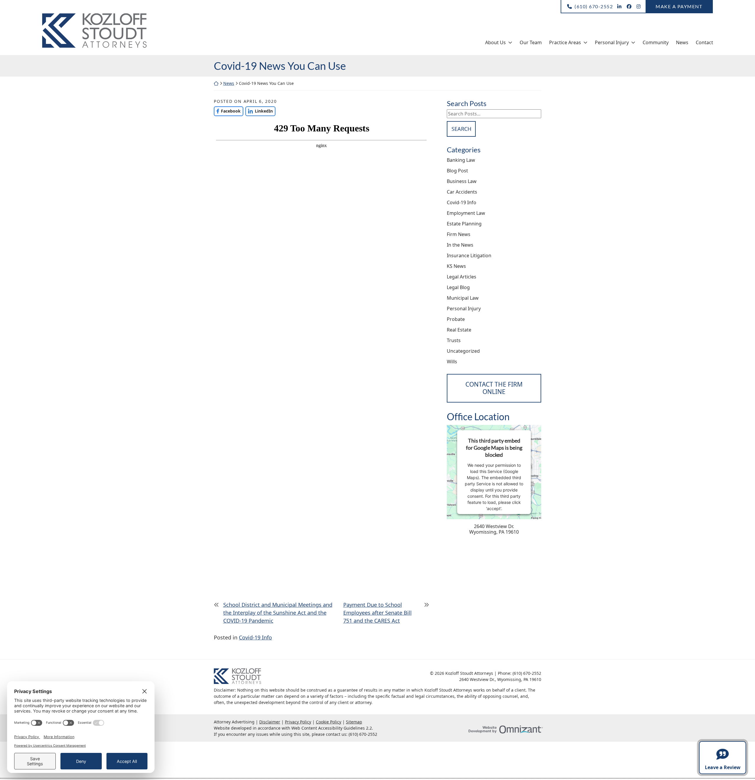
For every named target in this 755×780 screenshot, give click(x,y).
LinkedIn (259, 111)
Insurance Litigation (469, 255)
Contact (704, 42)
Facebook (227, 111)
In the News (460, 245)
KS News (456, 266)
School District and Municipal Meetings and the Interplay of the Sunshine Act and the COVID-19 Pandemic (277, 612)
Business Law (462, 181)
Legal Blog (458, 287)
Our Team (531, 42)
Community (656, 42)
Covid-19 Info (255, 637)
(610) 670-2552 (594, 6)
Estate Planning (464, 223)
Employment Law (466, 213)
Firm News (458, 234)
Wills (452, 361)
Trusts (454, 340)
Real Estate (459, 329)
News (682, 42)
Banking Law (461, 160)
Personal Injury (612, 42)
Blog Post (457, 170)
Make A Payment (679, 6)
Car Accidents (462, 192)
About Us (495, 42)
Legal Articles (461, 276)
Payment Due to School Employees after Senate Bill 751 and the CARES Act (377, 612)
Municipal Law (463, 298)
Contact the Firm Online (494, 388)
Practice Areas (565, 42)
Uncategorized (463, 351)
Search (461, 128)
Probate (456, 319)
